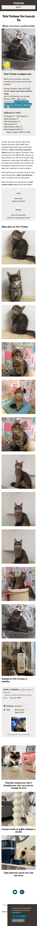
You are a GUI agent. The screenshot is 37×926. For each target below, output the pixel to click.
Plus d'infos (18, 920)
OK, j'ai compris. (19, 916)
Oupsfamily (18, 2)
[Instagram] (22, 892)
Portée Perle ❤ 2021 (21, 101)
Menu (18, 7)
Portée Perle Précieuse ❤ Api (19, 107)
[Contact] (15, 892)
